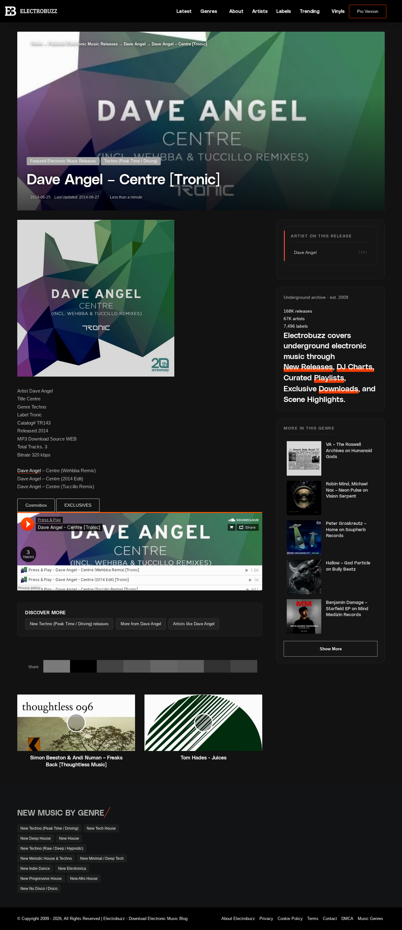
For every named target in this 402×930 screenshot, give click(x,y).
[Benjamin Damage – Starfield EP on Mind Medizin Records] (304, 616)
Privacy (266, 918)
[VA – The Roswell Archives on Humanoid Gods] (304, 458)
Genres (208, 11)
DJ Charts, (355, 366)
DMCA (347, 918)
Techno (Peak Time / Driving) (130, 161)
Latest (184, 11)
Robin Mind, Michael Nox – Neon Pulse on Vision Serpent (347, 490)
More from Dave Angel (141, 623)
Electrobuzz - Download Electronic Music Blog (145, 918)
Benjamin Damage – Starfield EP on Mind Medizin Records (347, 608)
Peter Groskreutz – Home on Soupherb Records (346, 529)
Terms (312, 918)
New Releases (308, 366)
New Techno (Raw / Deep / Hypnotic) (51, 848)
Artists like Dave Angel (194, 623)
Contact (330, 918)
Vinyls (338, 11)
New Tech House (101, 828)
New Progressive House (41, 878)
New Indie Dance (35, 868)
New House (69, 838)
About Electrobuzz (238, 918)
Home (36, 44)
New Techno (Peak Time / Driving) (49, 828)
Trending (309, 11)
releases (298, 311)
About (236, 11)
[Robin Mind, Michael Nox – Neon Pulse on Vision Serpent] (304, 498)
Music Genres (370, 918)
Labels (283, 11)
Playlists (329, 377)
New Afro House (84, 878)
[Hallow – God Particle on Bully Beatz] (304, 577)
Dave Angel (135, 44)
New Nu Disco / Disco (38, 888)
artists (294, 318)
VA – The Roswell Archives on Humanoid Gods (349, 450)
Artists (260, 11)
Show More (331, 649)
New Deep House (35, 838)
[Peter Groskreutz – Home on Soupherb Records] (304, 537)
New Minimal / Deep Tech (102, 858)
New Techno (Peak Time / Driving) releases (69, 623)
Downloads (338, 388)
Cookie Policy (290, 918)
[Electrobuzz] (31, 11)
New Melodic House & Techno (46, 858)
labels (296, 326)
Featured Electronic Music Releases (83, 44)
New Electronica (72, 868)
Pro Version (367, 11)
